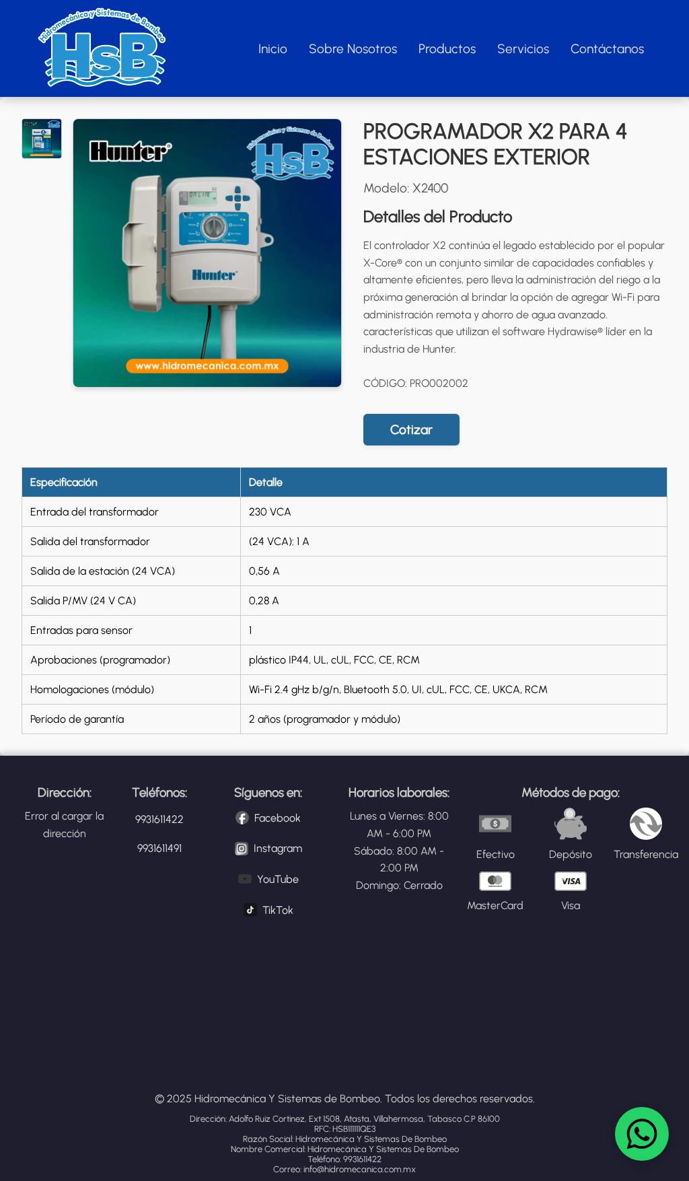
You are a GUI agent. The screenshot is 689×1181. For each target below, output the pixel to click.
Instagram (278, 848)
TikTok (277, 910)
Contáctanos (607, 49)
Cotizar (411, 429)
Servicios (523, 49)
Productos (447, 49)
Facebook (277, 818)
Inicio (272, 49)
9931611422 (159, 819)
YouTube (278, 879)
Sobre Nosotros (353, 49)
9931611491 (159, 848)
